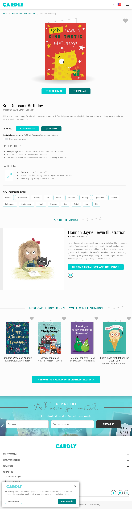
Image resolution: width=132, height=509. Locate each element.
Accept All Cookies (67, 501)
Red (48, 198)
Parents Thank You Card (82, 358)
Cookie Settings (13, 501)
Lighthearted (99, 198)
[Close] (75, 486)
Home (5, 14)
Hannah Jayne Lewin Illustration (23, 14)
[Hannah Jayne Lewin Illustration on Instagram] (70, 275)
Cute (65, 204)
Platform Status (80, 505)
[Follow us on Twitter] (120, 492)
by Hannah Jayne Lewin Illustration (17, 361)
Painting (37, 198)
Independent (9, 204)
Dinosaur (53, 204)
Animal (58, 198)
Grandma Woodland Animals (17, 358)
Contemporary (26, 204)
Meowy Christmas (50, 358)
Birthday (85, 198)
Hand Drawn (22, 198)
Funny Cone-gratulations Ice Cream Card (114, 359)
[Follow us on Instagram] (126, 492)
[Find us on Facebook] (113, 492)
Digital (76, 204)
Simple (41, 204)
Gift (96, 204)
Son (86, 204)
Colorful (114, 198)
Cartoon (8, 198)
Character (71, 198)
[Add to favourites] (125, 20)
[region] (40, 494)
